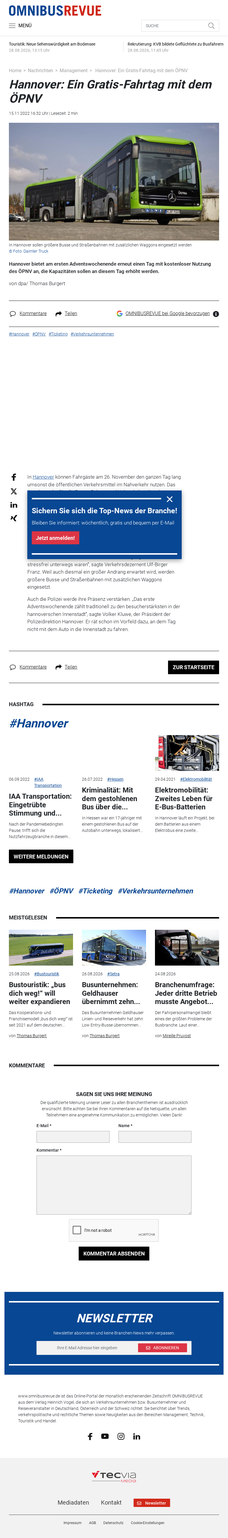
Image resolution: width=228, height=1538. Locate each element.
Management (74, 70)
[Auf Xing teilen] (13, 518)
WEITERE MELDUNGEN (41, 856)
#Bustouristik (46, 973)
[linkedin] (136, 1436)
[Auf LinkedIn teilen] (13, 504)
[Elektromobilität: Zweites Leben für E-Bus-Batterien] (187, 753)
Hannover (43, 477)
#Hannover (38, 723)
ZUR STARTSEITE (193, 667)
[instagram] (121, 1436)
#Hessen (115, 779)
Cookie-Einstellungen (147, 1523)
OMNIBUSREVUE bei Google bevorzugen (168, 313)
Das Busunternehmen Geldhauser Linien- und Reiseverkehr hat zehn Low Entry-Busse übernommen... (113, 1018)
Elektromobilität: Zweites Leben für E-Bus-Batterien (184, 798)
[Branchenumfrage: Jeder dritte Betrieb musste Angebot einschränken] (187, 948)
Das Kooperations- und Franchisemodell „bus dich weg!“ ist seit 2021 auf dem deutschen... (41, 1018)
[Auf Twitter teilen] (14, 491)
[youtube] (105, 1436)
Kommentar (48, 1150)
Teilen (71, 313)
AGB (92, 1523)
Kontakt (111, 1502)
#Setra (113, 973)
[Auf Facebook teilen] (14, 477)
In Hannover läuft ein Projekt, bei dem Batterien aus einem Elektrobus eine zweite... (184, 824)
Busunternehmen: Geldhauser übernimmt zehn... (111, 993)
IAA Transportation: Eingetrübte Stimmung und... (40, 805)
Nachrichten (40, 70)
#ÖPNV (61, 891)
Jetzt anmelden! (55, 538)
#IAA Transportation (48, 782)
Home (15, 70)
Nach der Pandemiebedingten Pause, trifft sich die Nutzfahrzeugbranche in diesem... (39, 830)
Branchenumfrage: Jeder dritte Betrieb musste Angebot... (186, 993)
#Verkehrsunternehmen (155, 891)
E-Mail (43, 1125)
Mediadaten (73, 1502)
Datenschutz (113, 1523)
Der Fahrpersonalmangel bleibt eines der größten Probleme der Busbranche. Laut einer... (183, 1018)
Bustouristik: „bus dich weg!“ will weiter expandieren (39, 993)
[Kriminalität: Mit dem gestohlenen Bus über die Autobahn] (114, 753)
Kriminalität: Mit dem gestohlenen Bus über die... (109, 798)
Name (124, 1125)
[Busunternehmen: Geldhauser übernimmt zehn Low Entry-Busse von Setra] (114, 948)
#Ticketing (95, 891)
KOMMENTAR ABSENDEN (114, 1253)
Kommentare (33, 313)
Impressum (73, 1523)
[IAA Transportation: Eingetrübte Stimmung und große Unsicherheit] (41, 753)
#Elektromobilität (196, 779)
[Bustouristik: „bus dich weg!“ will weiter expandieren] (41, 948)
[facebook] (90, 1436)
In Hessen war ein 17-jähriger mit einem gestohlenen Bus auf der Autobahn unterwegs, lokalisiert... (112, 824)
